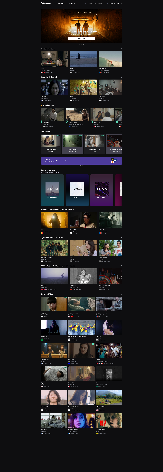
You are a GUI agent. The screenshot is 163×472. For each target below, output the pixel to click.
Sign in (112, 3)
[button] (79, 44)
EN (118, 3)
